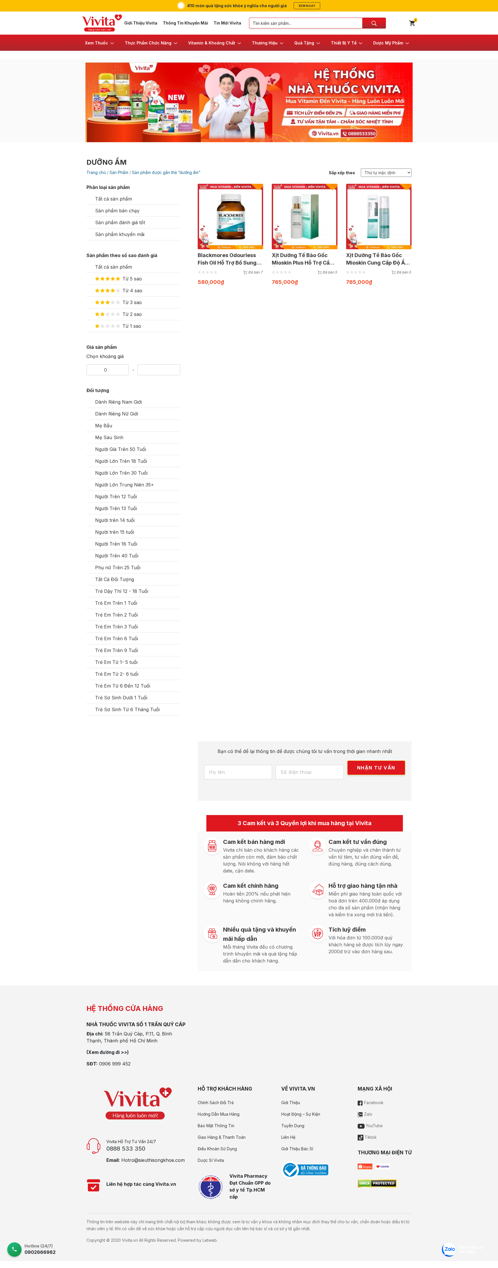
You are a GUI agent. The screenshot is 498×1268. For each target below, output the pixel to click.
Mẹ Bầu (103, 425)
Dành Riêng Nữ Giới (116, 414)
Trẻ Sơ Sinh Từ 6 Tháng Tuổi (127, 709)
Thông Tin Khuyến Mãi (185, 22)
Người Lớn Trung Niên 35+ (124, 485)
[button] (100, 43)
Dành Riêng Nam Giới (118, 402)
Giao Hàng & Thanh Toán (222, 1137)
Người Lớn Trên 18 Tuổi (121, 461)
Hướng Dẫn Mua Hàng (218, 1114)
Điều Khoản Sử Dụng (217, 1148)
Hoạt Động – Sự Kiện (300, 1114)
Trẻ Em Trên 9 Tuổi (116, 650)
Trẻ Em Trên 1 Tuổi (116, 603)
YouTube (374, 1125)
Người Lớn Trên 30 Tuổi (121, 473)
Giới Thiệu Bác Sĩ (297, 1148)
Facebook (373, 1102)
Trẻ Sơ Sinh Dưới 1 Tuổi (121, 698)
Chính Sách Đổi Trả (216, 1102)
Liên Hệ (288, 1137)
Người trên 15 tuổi (114, 532)
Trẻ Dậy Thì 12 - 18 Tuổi (121, 591)
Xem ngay (307, 6)
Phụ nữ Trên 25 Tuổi (117, 567)
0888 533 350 (125, 1148)
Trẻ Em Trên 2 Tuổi (116, 615)
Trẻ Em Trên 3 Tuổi (116, 627)
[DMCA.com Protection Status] (377, 1183)
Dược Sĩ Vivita (211, 1160)
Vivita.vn (130, 1240)
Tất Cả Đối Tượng (114, 579)
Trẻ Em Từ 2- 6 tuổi (116, 674)
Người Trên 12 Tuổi (116, 496)
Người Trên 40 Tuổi (116, 556)
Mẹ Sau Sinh (109, 437)
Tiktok (370, 1137)
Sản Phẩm (119, 172)
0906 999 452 (115, 1064)
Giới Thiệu (290, 1102)
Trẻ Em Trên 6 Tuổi (116, 638)
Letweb (210, 1240)
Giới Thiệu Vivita (140, 22)
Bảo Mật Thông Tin (216, 1125)
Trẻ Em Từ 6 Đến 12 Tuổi (122, 686)
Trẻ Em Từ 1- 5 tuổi (116, 662)
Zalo (367, 1114)
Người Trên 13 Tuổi (116, 508)
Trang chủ (96, 172)
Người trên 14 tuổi (115, 520)
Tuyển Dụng (292, 1125)
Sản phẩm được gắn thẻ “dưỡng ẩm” (166, 172)
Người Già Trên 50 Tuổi (120, 449)
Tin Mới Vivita (227, 22)
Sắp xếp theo (342, 172)
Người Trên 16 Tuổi (116, 544)
